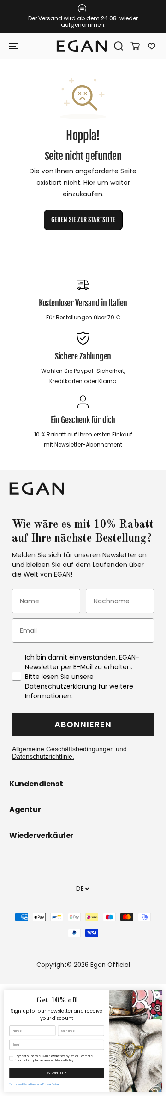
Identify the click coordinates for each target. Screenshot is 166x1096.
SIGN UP (56, 1073)
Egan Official (110, 964)
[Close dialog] (156, 994)
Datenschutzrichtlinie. (43, 756)
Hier (89, 182)
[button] (14, 46)
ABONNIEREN (83, 724)
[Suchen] (115, 46)
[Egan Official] (81, 46)
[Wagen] (132, 46)
